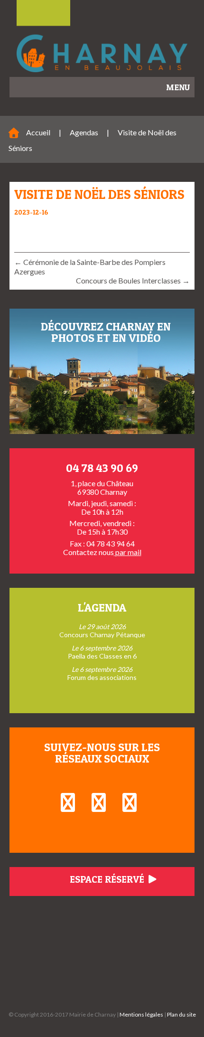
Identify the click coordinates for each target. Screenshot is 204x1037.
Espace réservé (108, 879)
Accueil (38, 132)
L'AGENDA (102, 607)
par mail (127, 551)
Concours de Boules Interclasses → (133, 280)
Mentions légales (141, 1014)
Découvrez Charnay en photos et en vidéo (106, 332)
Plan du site (181, 1014)
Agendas (84, 132)
